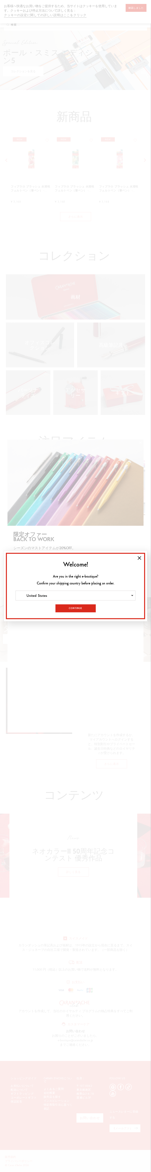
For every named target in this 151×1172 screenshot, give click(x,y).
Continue (75, 608)
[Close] (139, 558)
